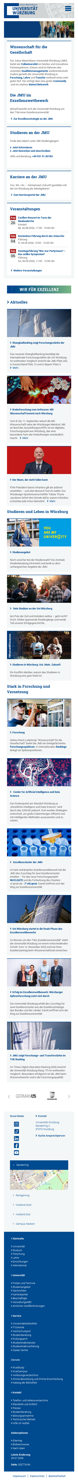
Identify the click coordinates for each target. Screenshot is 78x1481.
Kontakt (42, 1116)
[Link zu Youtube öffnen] (15, 1152)
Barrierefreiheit (57, 1476)
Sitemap (17, 1440)
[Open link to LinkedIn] (15, 1138)
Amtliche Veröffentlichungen (29, 1305)
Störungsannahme (23, 1415)
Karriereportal (20, 1294)
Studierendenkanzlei (24, 1342)
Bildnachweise (21, 1444)
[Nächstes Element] (69, 1097)
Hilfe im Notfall (21, 1423)
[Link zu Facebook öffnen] (15, 1145)
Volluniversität (29, 64)
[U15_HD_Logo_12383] (26, 1096)
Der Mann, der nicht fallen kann (30, 479)
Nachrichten (19, 1290)
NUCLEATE (16, 880)
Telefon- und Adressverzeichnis (30, 1400)
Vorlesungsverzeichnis (25, 1375)
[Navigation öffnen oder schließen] (68, 8)
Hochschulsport (22, 1331)
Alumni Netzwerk (38, 84)
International (20, 1265)
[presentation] (39, 336)
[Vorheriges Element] (9, 1097)
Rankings (61, 746)
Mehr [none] (15, 367)
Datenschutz (37, 1476)
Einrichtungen (20, 1261)
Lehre (26, 77)
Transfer (40, 77)
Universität (19, 1246)
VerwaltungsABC (22, 1302)
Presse (17, 1408)
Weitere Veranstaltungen (27, 270)
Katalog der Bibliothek (25, 1382)
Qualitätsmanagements (35, 70)
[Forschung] (39, 725)
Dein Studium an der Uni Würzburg (32, 608)
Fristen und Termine (24, 1283)
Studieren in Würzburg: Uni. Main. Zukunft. (36, 664)
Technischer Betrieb (24, 1419)
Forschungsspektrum (22, 746)
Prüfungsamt (20, 1338)
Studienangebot (21, 552)
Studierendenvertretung (26, 1346)
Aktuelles (19, 302)
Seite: (14, 1464)
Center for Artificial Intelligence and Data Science (35, 793)
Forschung (16, 77)
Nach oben (19, 1448)
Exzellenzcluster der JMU (28, 862)
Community (59, 81)
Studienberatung (22, 1335)
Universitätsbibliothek (25, 1323)
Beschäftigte (20, 1298)
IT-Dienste (18, 1327)
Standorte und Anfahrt (25, 1404)
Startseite (18, 1238)
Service (17, 1315)
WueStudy (18, 1367)
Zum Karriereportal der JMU (29, 194)
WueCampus (20, 1371)
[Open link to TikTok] (15, 1131)
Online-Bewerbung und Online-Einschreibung (38, 1379)
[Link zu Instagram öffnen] (15, 1124)
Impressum (19, 1476)
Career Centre (20, 1350)
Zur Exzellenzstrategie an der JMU (33, 118)
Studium (17, 1250)
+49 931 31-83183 (42, 156)
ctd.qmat (32, 883)
